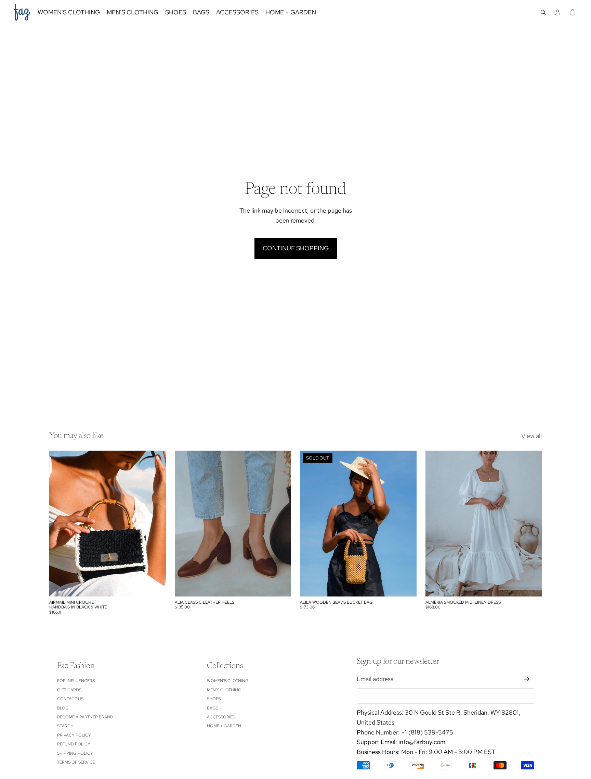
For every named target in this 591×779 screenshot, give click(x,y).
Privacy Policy (74, 735)
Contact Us (70, 699)
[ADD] (155, 586)
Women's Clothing (228, 680)
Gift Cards (69, 690)
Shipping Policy (75, 753)
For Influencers (76, 680)
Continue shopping (296, 248)
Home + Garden (224, 726)
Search (65, 726)
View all (531, 436)
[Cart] (572, 12)
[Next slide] (155, 523)
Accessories (221, 717)
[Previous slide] (59, 523)
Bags (212, 708)
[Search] (543, 12)
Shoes (214, 699)
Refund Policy (73, 744)
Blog (63, 708)
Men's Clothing (224, 690)
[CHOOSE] (280, 586)
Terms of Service (76, 762)
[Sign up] (527, 679)
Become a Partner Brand (85, 717)
